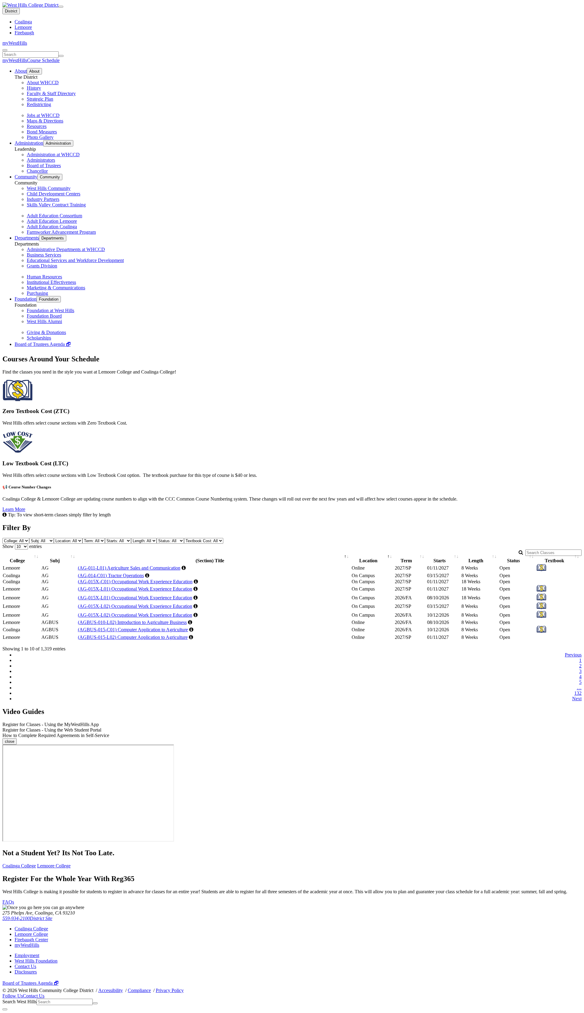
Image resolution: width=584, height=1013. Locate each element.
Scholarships (39, 337)
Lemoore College (54, 865)
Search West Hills (19, 1001)
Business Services (44, 254)
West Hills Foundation (36, 960)
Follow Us (12, 995)
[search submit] (61, 56)
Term (406, 560)
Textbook (554, 560)
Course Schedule (43, 60)
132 (578, 693)
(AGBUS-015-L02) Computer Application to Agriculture (133, 637)
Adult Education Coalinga (52, 226)
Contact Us (25, 966)
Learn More (13, 509)
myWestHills (14, 43)
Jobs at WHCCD (43, 115)
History (34, 88)
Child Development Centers (53, 193)
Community (26, 176)
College (17, 560)
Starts (439, 560)
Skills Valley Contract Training (56, 204)
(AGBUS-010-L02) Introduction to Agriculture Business (132, 622)
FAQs (8, 901)
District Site (41, 918)
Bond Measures (42, 131)
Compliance (139, 990)
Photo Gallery (40, 137)
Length (475, 560)
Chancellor (37, 171)
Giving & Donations (46, 332)
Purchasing (37, 293)
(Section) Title (210, 560)
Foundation (25, 298)
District (11, 11)
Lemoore (23, 27)
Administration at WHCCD (53, 154)
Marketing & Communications (56, 287)
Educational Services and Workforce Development (75, 260)
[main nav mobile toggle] (60, 7)
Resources (37, 126)
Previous (573, 654)
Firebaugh (24, 32)
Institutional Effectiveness (51, 282)
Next (577, 698)
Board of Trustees (44, 165)
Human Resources (44, 276)
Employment (27, 955)
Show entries (22, 546)
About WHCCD (43, 82)
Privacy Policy (170, 990)
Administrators (41, 160)
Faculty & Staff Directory (51, 93)
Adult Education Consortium (54, 215)
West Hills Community (49, 188)
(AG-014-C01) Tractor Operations (111, 575)
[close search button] (4, 1009)
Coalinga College (19, 865)
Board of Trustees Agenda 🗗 (43, 344)
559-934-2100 (16, 918)
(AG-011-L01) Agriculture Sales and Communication (129, 567)
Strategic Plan (40, 99)
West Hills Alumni (44, 321)
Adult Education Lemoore (52, 221)
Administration (29, 143)
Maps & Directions (45, 120)
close (9, 741)
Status (513, 560)
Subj (55, 560)
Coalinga (23, 21)
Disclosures (26, 971)
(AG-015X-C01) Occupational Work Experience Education (135, 581)
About (21, 71)
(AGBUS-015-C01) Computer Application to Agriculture (133, 629)
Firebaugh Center (31, 939)
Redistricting (39, 104)
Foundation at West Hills (50, 310)
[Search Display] (4, 50)
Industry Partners (43, 199)
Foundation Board (44, 316)
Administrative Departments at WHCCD (66, 249)
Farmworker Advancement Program (61, 232)
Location (368, 560)
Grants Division (42, 265)
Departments (27, 237)
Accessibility (110, 990)
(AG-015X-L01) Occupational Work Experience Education (135, 588)
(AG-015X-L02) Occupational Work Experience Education (135, 606)
